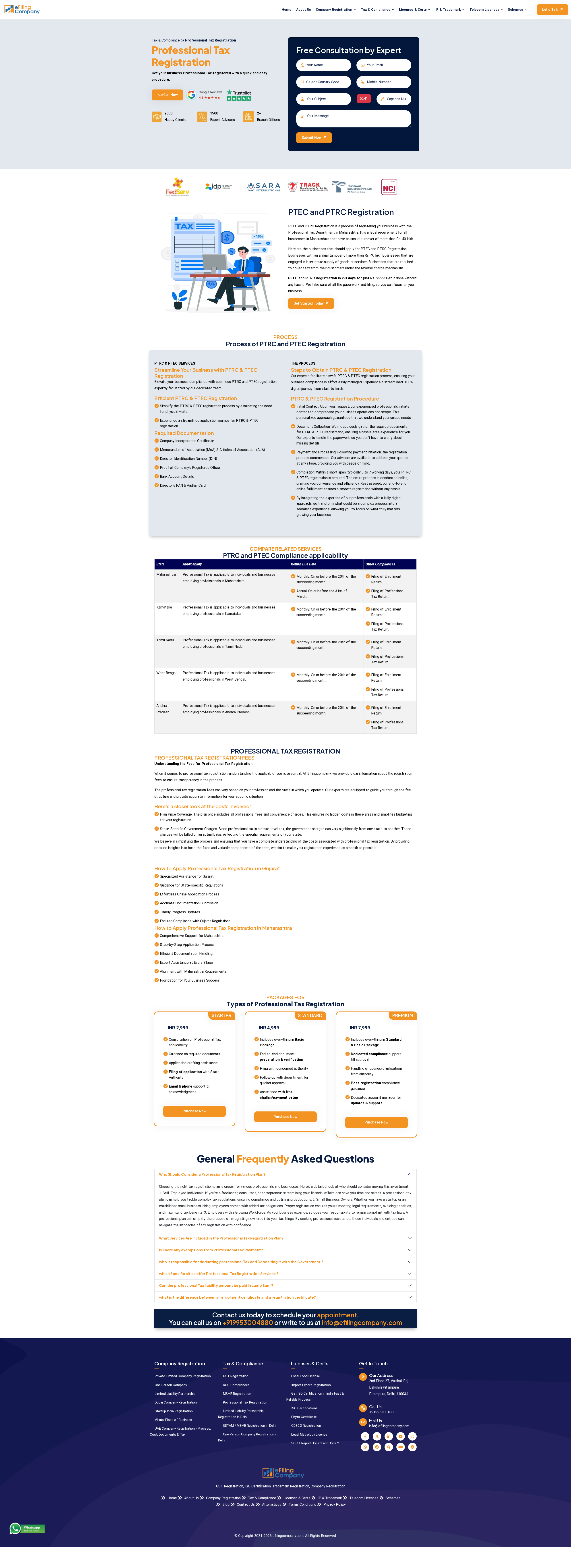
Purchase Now (194, 1111)
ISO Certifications (304, 1408)
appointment (337, 1315)
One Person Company (170, 1385)
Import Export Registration (310, 1385)
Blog (225, 1504)
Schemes (515, 10)
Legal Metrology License (308, 1435)
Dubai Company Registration (175, 1402)
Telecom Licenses (484, 10)
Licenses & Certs (413, 10)
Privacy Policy (334, 1504)
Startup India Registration (173, 1411)
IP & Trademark (448, 10)
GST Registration (235, 1376)
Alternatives (271, 1504)
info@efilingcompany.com (362, 1322)
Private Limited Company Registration (182, 1376)
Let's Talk (550, 9)
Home (286, 10)
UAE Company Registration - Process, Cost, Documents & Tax (180, 1432)
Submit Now (312, 137)
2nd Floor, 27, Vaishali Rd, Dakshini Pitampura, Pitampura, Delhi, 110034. (389, 1387)
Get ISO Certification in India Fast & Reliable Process (315, 1396)
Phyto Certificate (303, 1417)
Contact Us (245, 1504)
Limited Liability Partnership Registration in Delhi (241, 1414)
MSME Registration (236, 1394)
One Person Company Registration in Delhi (247, 1437)
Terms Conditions (302, 1504)
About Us (303, 10)
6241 (364, 98)
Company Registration (334, 10)
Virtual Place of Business (173, 1420)
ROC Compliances (236, 1385)
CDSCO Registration (305, 1426)
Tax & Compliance (375, 10)
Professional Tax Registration (244, 1402)
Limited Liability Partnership (174, 1394)
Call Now (170, 95)
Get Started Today (309, 303)
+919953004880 (247, 1322)
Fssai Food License (305, 1376)
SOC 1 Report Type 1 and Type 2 (314, 1443)
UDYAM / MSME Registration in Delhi (249, 1426)
